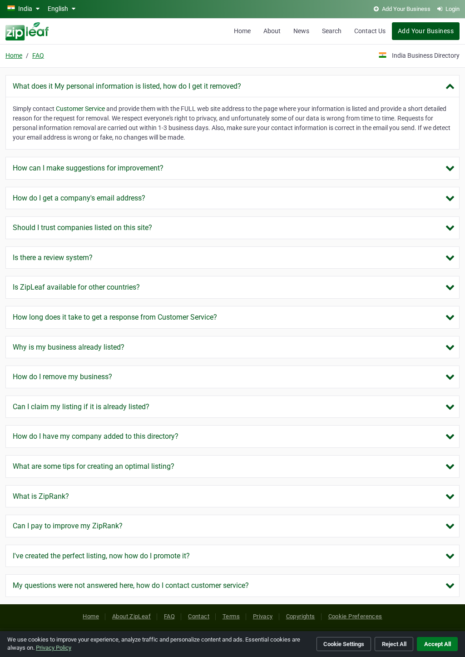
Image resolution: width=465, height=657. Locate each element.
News (301, 31)
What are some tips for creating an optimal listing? (93, 466)
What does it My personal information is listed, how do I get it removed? (127, 86)
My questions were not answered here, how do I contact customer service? (131, 585)
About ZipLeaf (131, 616)
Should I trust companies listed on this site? (82, 227)
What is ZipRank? (41, 496)
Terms (231, 616)
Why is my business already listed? (68, 347)
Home (242, 31)
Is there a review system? (53, 257)
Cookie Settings (343, 644)
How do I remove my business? (62, 376)
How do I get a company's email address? (79, 198)
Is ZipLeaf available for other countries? (76, 287)
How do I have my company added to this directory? (95, 436)
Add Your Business (426, 31)
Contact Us (370, 31)
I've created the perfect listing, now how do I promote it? (101, 556)
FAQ (38, 55)
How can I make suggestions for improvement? (88, 168)
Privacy (263, 616)
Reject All (394, 644)
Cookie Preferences (355, 616)
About (272, 31)
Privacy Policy (53, 647)
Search (331, 31)
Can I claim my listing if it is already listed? (81, 406)
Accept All (437, 644)
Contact (198, 616)
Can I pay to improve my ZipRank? (68, 526)
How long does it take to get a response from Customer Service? (115, 317)
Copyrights (300, 616)
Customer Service (80, 108)
